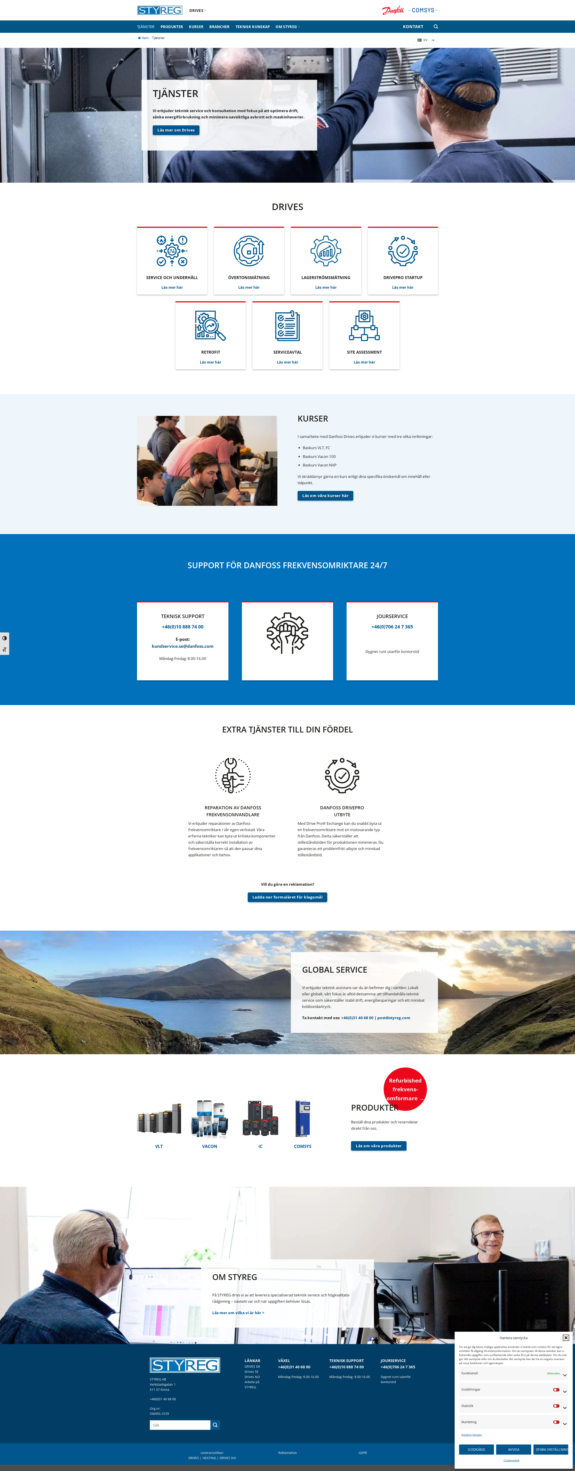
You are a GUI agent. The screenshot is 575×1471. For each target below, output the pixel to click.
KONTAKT (413, 26)
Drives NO (252, 1377)
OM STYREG (286, 26)
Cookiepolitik (512, 1460)
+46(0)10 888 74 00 (346, 1366)
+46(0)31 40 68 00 (357, 1017)
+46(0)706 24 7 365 (398, 1366)
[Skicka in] (215, 1425)
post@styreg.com (393, 1017)
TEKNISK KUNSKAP (253, 26)
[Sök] (436, 26)
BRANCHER (219, 26)
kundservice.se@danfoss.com (183, 646)
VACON (209, 1146)
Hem (145, 38)
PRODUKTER (172, 26)
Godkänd (476, 1449)
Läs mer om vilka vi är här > (238, 1312)
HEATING (209, 1458)
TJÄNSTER (146, 26)
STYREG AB (158, 1379)
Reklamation (287, 1453)
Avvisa (514, 1449)
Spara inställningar (552, 1449)
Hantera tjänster (471, 1435)
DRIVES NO (228, 1458)
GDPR (363, 1453)
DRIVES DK (252, 1366)
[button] (566, 1338)
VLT (159, 1146)
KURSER (196, 26)
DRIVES (196, 10)
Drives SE (252, 1371)
